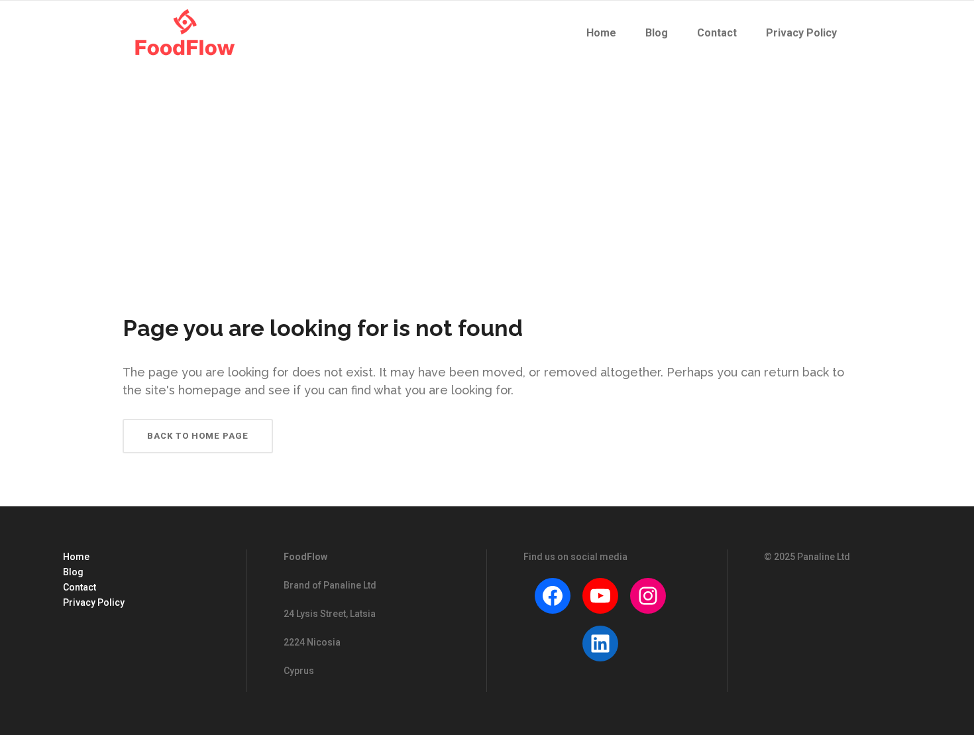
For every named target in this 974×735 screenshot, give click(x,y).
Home (76, 556)
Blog (73, 572)
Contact (79, 587)
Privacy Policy (94, 602)
